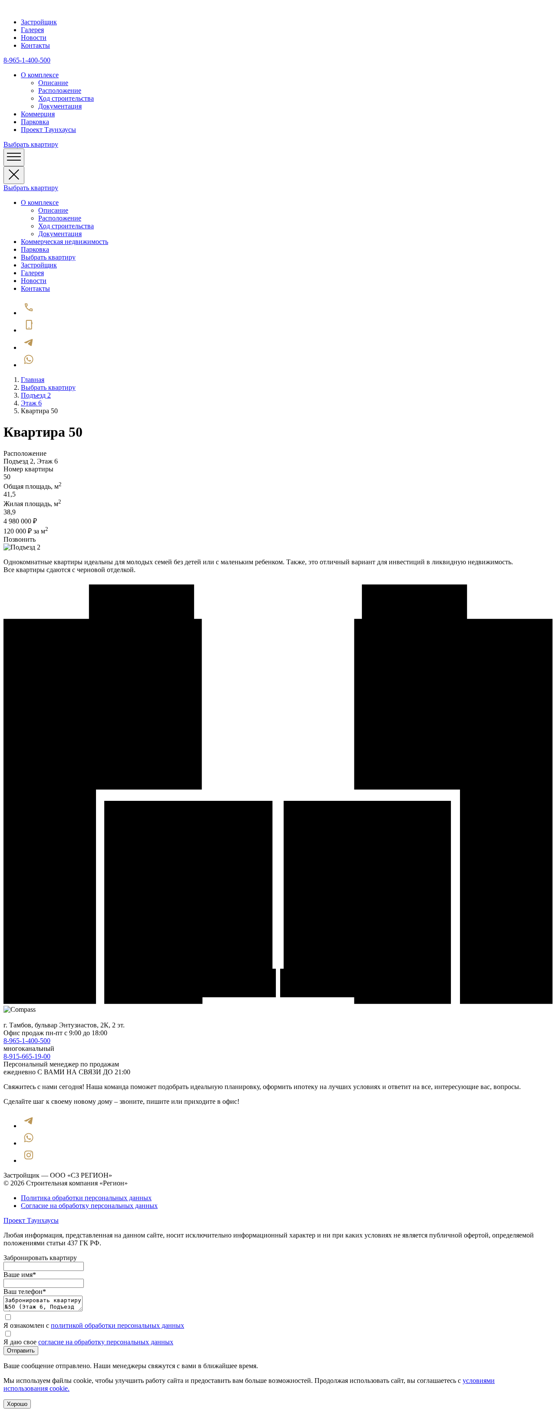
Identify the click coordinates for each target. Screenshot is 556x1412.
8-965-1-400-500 (26, 60)
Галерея (32, 29)
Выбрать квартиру (30, 144)
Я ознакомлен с (93, 1325)
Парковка (35, 121)
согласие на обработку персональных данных (105, 1342)
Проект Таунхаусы (48, 129)
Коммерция (38, 114)
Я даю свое (88, 1342)
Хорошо (17, 1404)
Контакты (35, 45)
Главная (32, 379)
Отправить (21, 1350)
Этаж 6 (31, 403)
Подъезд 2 (36, 395)
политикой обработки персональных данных (117, 1325)
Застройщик (39, 22)
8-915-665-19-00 (26, 1056)
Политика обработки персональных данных (86, 1197)
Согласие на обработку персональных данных (89, 1205)
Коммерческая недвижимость (64, 241)
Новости (33, 37)
